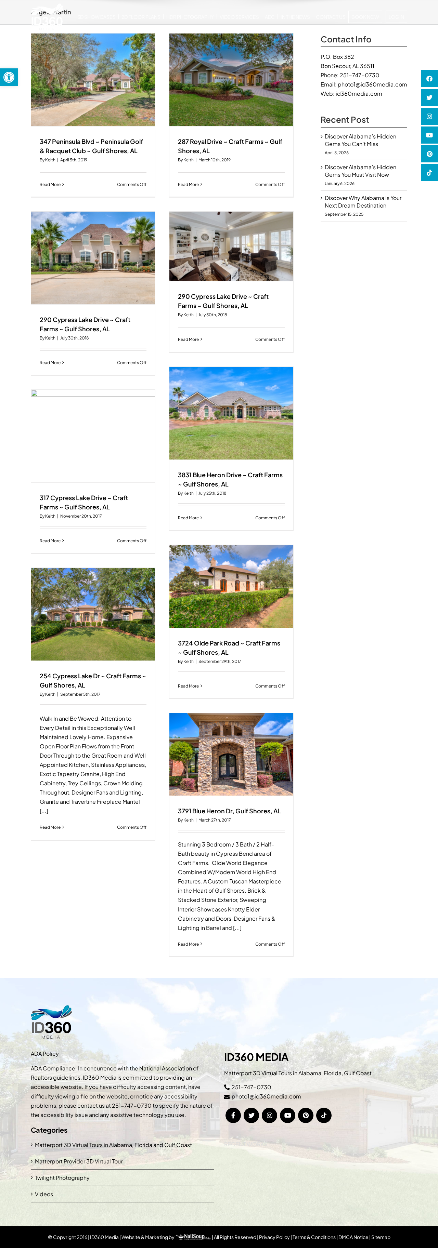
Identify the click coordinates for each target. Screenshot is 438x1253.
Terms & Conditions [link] (314, 1237)
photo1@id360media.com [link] (372, 84)
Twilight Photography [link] (62, 1177)
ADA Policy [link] (45, 1053)
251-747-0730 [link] (359, 75)
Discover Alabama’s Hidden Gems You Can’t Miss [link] (360, 140)
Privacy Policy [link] (274, 1237)
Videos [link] (44, 1194)
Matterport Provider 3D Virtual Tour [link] (79, 1161)
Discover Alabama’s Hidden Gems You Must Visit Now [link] (360, 170)
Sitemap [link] (380, 1237)
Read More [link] (50, 184)
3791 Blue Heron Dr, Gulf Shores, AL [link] (229, 811)
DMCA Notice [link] (353, 1237)
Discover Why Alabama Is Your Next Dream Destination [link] (363, 201)
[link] (9, 77)
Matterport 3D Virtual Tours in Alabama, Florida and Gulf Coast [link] (113, 1144)
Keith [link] (50, 159)
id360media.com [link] (359, 93)
